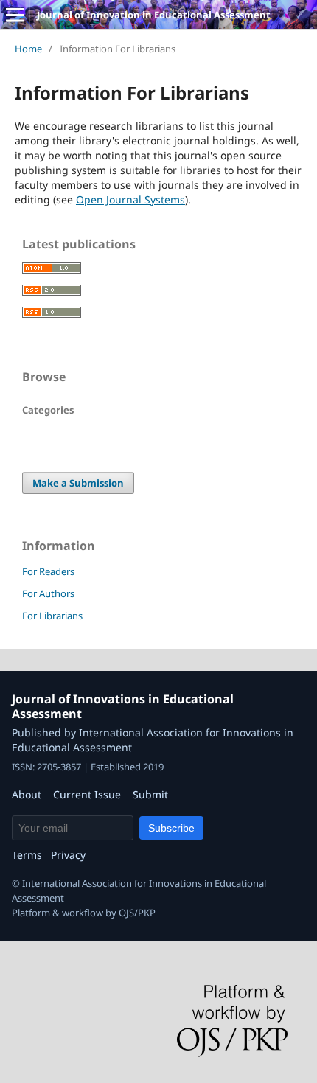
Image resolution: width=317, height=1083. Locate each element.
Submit (150, 794)
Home (28, 48)
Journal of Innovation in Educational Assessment (154, 14)
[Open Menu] (14, 14)
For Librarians (52, 615)
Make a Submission (78, 483)
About (26, 794)
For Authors (48, 593)
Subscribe (171, 828)
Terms (27, 855)
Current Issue (87, 794)
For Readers (48, 571)
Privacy (68, 855)
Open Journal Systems (130, 199)
